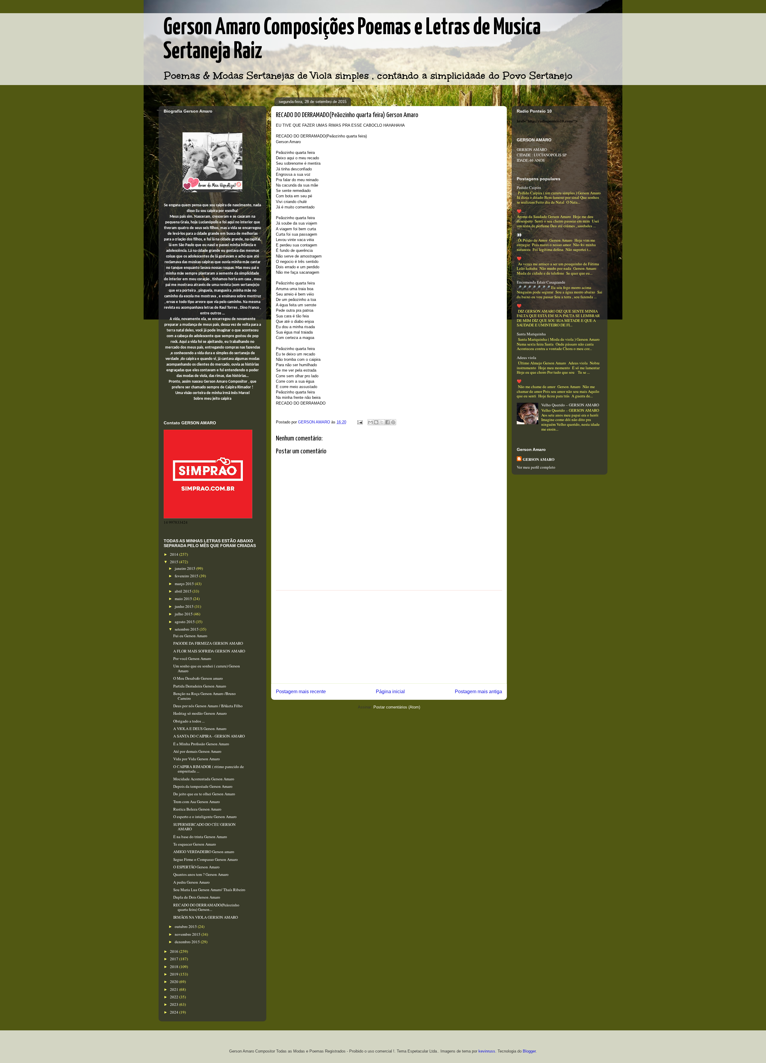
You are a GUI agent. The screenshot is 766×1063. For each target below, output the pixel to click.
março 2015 (185, 583)
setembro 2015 (187, 629)
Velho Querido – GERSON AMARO (570, 405)
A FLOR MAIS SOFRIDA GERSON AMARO (209, 651)
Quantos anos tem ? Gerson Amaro (201, 874)
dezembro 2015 (188, 941)
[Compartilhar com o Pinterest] (393, 422)
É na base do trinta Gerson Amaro (200, 836)
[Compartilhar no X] (382, 422)
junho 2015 (184, 606)
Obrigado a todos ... (189, 721)
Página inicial (390, 691)
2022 (174, 997)
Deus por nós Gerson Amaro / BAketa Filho (208, 705)
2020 (174, 981)
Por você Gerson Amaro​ (192, 658)
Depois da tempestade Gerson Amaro (202, 786)
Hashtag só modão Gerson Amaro (200, 713)
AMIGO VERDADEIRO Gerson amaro (203, 851)
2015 (174, 561)
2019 (174, 974)
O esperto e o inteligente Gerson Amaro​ (205, 816)
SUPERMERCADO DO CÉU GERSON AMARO (204, 827)
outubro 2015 (186, 926)
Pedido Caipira (529, 187)
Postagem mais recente (301, 691)
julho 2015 (184, 614)
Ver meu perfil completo (536, 467)
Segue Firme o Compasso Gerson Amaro (205, 859)
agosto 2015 (185, 621)
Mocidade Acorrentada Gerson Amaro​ (203, 779)
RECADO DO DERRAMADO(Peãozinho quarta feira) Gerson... (206, 907)
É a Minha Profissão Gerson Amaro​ (201, 743)
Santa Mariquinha (531, 334)
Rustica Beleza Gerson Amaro (197, 809)
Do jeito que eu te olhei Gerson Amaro (204, 794)
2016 (174, 951)
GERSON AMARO (538, 459)
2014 (174, 554)
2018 (174, 966)
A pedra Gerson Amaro (191, 882)
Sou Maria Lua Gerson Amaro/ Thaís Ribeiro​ (209, 889)
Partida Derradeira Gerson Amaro (199, 686)
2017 (174, 958)
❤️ (519, 258)
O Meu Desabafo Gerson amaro (198, 678)
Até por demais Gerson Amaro (197, 751)
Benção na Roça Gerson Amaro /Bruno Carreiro (204, 696)
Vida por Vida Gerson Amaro (196, 758)
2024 (174, 1012)
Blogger (529, 1051)
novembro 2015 (188, 934)
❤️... (520, 211)
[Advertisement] (389, 637)
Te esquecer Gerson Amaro (194, 844)
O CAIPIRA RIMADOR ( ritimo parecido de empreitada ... (208, 769)
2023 (174, 1004)
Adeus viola (526, 357)
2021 (174, 989)
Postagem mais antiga (478, 691)
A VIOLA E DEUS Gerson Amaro (200, 728)
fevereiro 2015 (187, 576)
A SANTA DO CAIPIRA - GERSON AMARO (209, 736)
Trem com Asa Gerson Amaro (196, 801)
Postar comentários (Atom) (396, 707)
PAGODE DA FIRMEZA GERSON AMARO (208, 643)
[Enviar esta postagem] (359, 422)
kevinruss (486, 1051)
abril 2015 (183, 591)
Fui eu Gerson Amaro (190, 635)
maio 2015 (184, 598)
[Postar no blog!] (376, 422)
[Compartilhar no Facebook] (387, 422)
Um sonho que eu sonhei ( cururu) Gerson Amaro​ (206, 668)
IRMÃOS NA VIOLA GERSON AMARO (205, 917)
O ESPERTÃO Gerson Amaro (196, 867)
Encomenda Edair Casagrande (541, 282)
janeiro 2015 (185, 568)
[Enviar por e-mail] (370, 422)
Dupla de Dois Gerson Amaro (196, 897)
